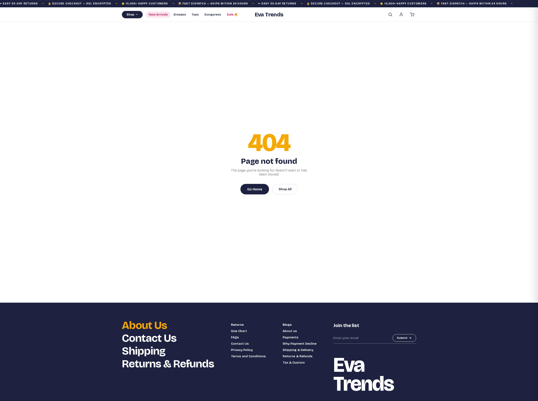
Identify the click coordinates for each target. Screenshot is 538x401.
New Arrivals (158, 14)
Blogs (287, 325)
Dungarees (212, 14)
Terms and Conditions (248, 356)
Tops (195, 14)
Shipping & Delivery (298, 350)
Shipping (143, 351)
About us (290, 331)
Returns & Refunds (168, 364)
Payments (290, 337)
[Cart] (412, 14)
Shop (130, 14)
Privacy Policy (242, 350)
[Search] (390, 14)
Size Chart (239, 331)
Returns (237, 325)
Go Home (254, 189)
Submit (402, 338)
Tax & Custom (294, 362)
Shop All (285, 189)
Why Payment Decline (299, 344)
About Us (144, 325)
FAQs (235, 337)
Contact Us (149, 338)
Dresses (180, 14)
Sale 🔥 (232, 14)
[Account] (401, 14)
